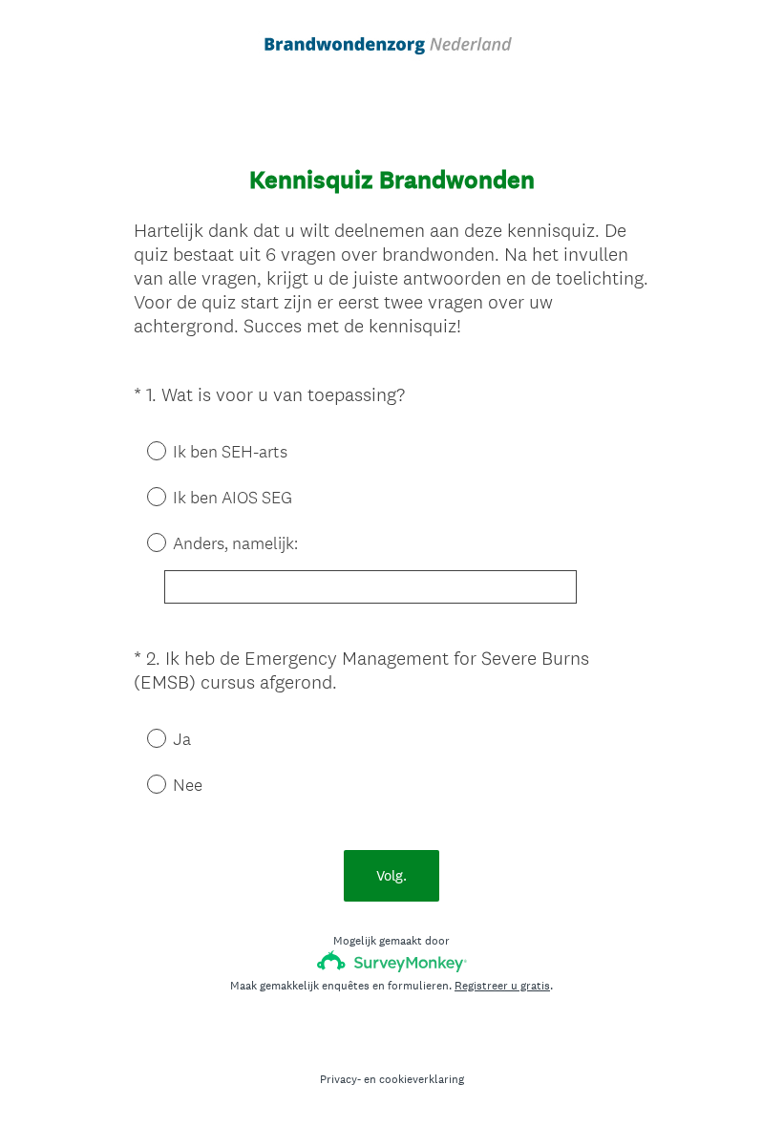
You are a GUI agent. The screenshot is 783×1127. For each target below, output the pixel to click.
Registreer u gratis (502, 985)
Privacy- (340, 1079)
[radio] (143, 449)
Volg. (391, 875)
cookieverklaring (421, 1079)
